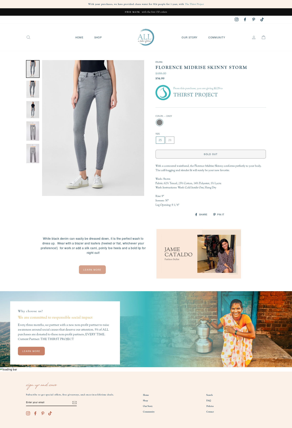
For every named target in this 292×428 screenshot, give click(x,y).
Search (209, 395)
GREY (159, 122)
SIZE (157, 133)
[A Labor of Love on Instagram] (28, 413)
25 (160, 140)
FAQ (208, 400)
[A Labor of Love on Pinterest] (43, 413)
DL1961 (159, 62)
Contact (210, 411)
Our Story (190, 37)
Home (79, 37)
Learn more (92, 269)
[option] (146, 12)
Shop (98, 37)
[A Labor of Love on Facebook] (35, 413)
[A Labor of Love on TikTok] (50, 413)
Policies (210, 406)
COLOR (163, 116)
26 (170, 140)
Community (216, 37)
